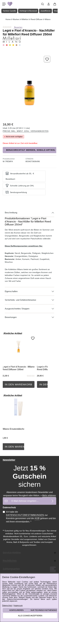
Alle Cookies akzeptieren (30, 616)
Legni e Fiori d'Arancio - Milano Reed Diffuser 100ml (18, 368)
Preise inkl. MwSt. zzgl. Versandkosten (25, 131)
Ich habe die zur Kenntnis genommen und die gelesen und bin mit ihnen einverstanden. (31, 517)
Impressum (18, 605)
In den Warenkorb (18, 384)
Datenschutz (7, 605)
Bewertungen (11, 317)
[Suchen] (42, 4)
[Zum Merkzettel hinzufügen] (47, 59)
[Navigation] (4, 4)
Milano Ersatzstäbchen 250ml (17, 429)
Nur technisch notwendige (44, 610)
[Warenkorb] (55, 4)
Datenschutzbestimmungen (25, 515)
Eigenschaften (11, 291)
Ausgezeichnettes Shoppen (17, 309)
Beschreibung (11, 213)
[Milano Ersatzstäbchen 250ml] (18, 407)
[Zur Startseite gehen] (9, 4)
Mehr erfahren (49, 495)
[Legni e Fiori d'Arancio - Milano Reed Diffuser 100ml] (18, 345)
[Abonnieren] (52, 501)
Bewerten (18, 27)
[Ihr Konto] (48, 4)
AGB (37, 518)
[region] (29, 84)
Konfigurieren (16, 610)
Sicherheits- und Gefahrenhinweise (20, 300)
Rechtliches (10, 560)
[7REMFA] (29, 84)
